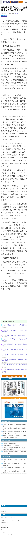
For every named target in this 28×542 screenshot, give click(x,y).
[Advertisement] (14, 306)
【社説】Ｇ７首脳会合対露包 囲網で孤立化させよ (14, 350)
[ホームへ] (10, 2)
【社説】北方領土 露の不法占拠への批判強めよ (14, 365)
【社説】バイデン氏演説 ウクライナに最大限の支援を (14, 339)
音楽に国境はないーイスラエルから (12, 445)
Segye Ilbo (3, 511)
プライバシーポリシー (6, 532)
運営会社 (3, 529)
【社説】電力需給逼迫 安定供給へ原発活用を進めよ (14, 370)
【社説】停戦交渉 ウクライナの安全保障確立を (14, 325)
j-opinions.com (4, 527)
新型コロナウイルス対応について (9, 517)
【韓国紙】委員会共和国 (9, 443)
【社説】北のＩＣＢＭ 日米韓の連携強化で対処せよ (14, 355)
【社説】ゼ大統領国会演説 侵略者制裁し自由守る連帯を (14, 360)
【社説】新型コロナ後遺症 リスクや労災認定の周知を (14, 330)
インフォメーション (5, 525)
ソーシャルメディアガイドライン (9, 534)
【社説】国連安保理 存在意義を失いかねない (14, 335)
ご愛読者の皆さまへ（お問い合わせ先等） (11, 520)
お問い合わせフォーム (6, 522)
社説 (16, 13)
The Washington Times (6, 509)
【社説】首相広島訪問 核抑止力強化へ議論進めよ (14, 344)
